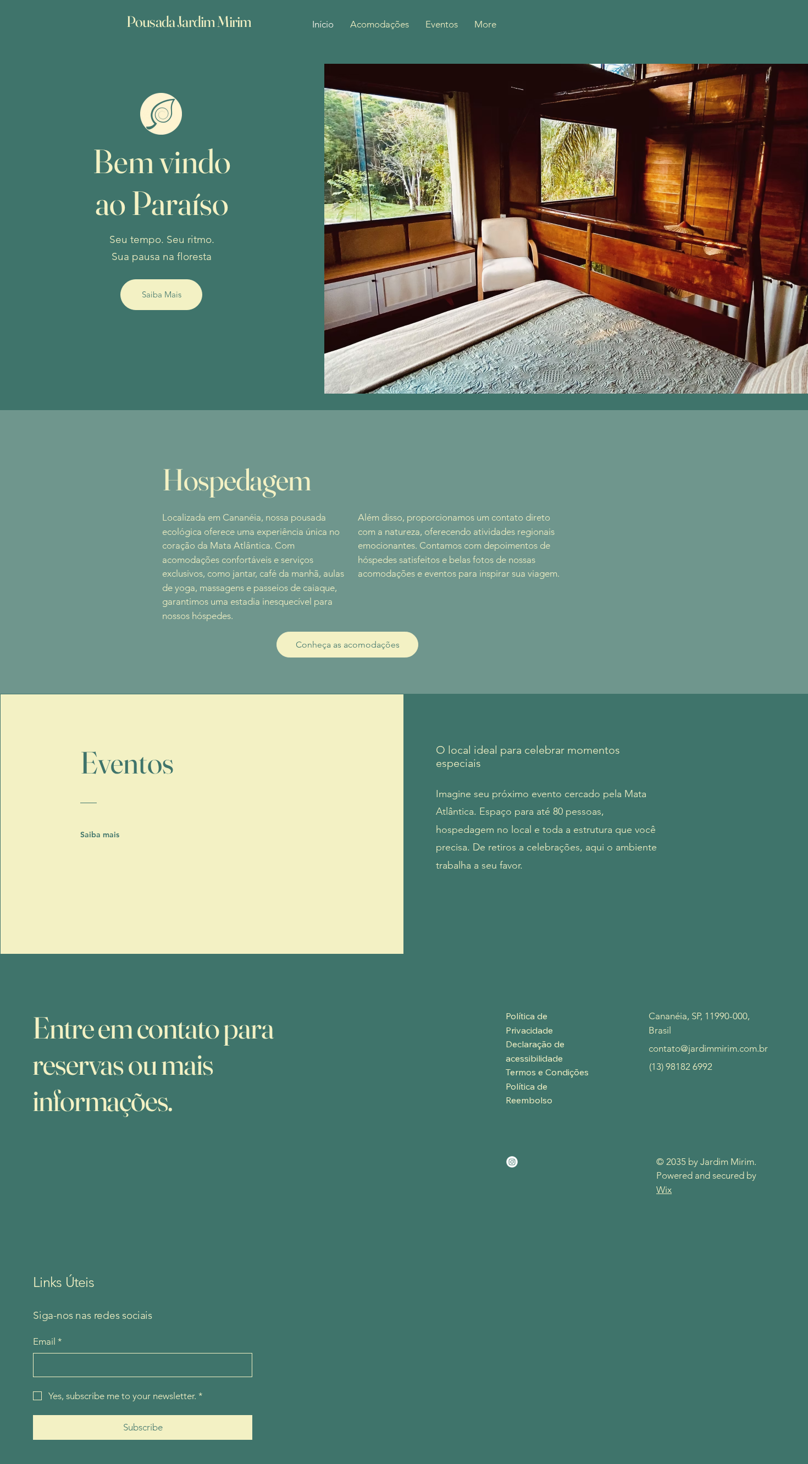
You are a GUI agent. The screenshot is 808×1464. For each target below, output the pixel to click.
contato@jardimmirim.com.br (708, 1048)
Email (47, 1341)
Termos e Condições (547, 1072)
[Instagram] (512, 1162)
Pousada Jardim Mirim (188, 21)
